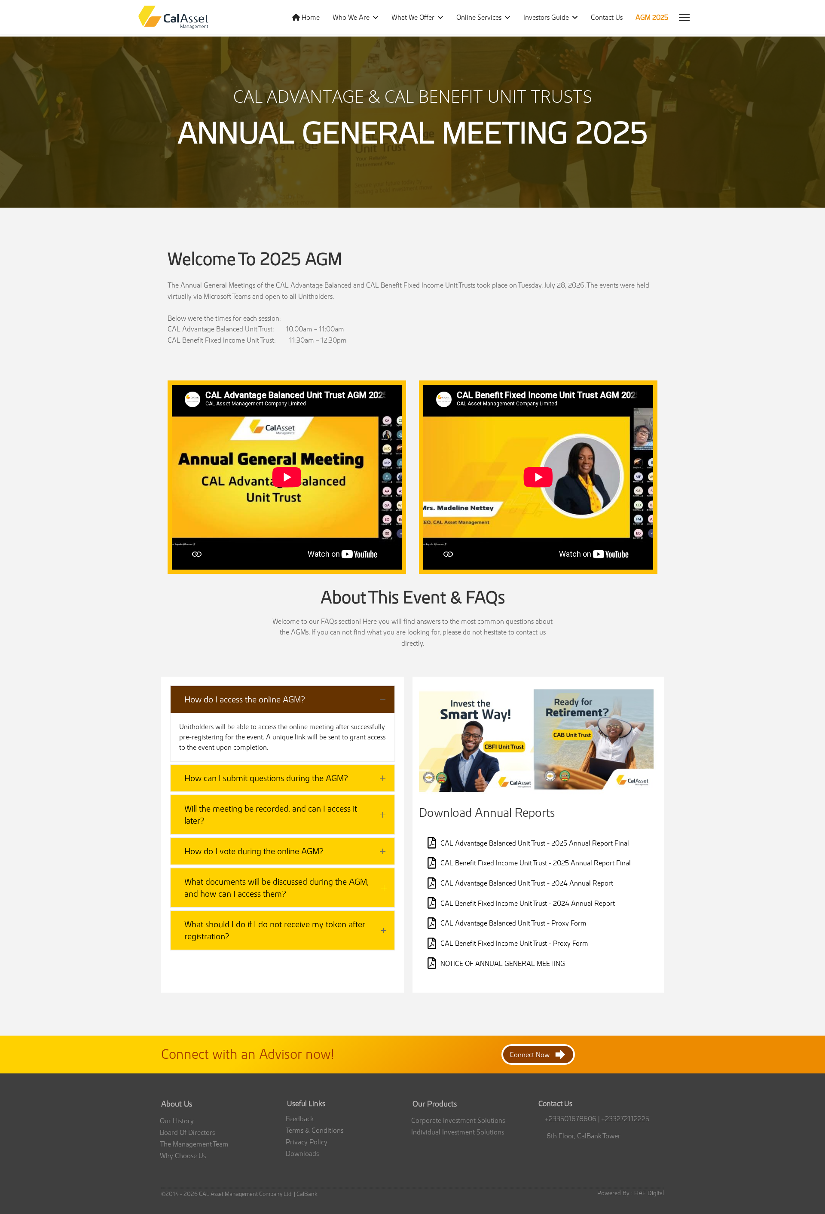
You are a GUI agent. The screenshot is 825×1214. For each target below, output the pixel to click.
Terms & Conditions (314, 1130)
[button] (282, 699)
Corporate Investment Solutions (458, 1120)
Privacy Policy (306, 1141)
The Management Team (194, 1144)
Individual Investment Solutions (457, 1132)
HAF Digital (648, 1193)
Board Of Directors (187, 1132)
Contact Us (607, 17)
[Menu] (684, 17)
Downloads (302, 1153)
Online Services (478, 17)
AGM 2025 (652, 17)
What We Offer (412, 17)
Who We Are (351, 17)
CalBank (307, 1194)
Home (310, 17)
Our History (177, 1120)
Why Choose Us (183, 1155)
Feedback (300, 1118)
